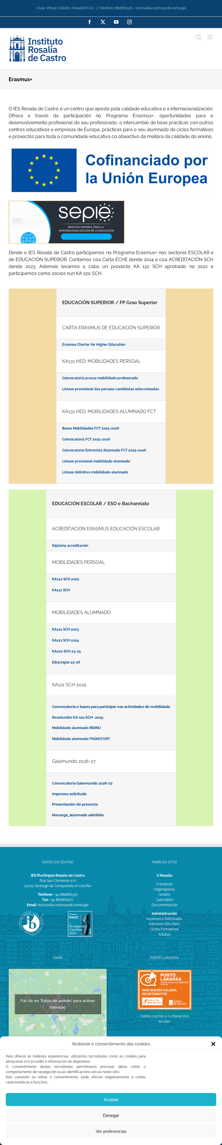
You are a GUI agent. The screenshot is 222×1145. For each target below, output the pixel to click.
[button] (213, 1044)
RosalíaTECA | (83, 8)
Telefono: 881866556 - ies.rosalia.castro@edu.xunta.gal (142, 8)
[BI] (31, 913)
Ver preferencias (111, 1131)
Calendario (164, 900)
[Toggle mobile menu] (210, 37)
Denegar (111, 1115)
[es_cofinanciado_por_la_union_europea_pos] (111, 148)
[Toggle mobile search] (198, 37)
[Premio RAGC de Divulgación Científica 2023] (80, 913)
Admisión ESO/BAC (164, 924)
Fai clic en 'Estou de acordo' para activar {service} (58, 1004)
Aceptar (111, 1099)
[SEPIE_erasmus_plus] (66, 202)
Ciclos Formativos (164, 929)
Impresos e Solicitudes (164, 919)
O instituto (164, 884)
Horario (164, 895)
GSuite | (65, 8)
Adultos (164, 934)
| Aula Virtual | (47, 8)
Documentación (164, 905)
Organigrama (164, 889)
